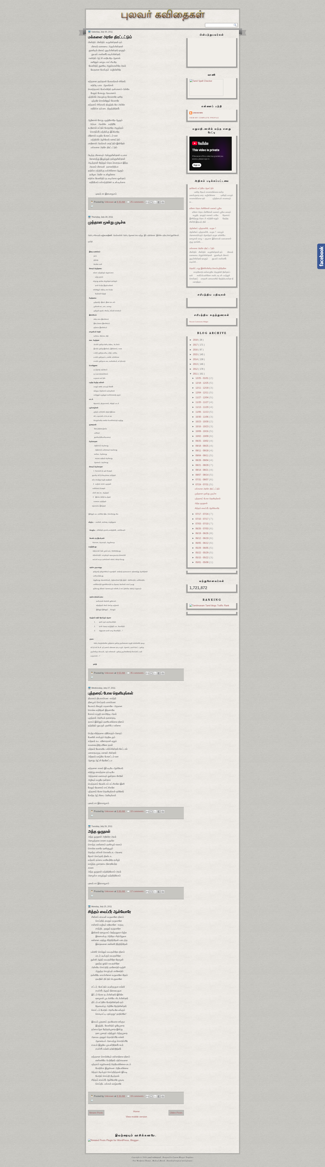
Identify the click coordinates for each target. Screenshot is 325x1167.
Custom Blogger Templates (183, 1157)
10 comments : (138, 811)
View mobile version (136, 1116)
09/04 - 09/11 (202, 455)
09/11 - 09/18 (202, 450)
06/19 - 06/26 (202, 533)
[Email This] (147, 202)
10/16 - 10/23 (202, 426)
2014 (195, 359)
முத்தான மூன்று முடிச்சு (107, 222)
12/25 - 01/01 (202, 378)
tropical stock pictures (183, 1160)
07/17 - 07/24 (202, 514)
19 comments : (138, 1096)
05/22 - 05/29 (202, 552)
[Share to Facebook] (159, 202)
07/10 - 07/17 (202, 519)
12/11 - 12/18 (202, 388)
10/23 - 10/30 (202, 421)
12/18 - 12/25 (202, 383)
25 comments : (138, 202)
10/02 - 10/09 (202, 436)
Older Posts (176, 1112)
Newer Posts (96, 1112)
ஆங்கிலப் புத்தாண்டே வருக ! (202, 228)
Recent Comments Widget (198, 322)
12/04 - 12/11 (202, 392)
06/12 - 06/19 (202, 538)
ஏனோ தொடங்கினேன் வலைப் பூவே (205, 208)
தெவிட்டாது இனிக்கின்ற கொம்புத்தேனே (207, 268)
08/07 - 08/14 (202, 475)
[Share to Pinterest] (163, 202)
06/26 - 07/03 (202, 528)
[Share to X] (155, 202)
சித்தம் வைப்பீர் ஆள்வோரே (109, 911)
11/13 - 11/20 (202, 407)
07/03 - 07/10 (202, 523)
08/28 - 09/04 (202, 460)
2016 (195, 349)
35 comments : (138, 673)
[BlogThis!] (151, 202)
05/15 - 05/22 (202, 557)
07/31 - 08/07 (202, 479)
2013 (195, 364)
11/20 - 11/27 (202, 402)
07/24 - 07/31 (202, 484)
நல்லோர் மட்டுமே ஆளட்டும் (201, 188)
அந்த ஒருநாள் (99, 831)
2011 (195, 373)
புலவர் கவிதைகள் (154, 1157)
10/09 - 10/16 (202, 431)
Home (136, 1111)
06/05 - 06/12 (202, 543)
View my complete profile (204, 118)
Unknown (198, 113)
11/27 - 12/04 (202, 397)
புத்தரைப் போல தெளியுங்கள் (110, 693)
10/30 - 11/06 (202, 417)
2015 (195, 354)
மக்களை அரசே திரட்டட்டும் (110, 37)
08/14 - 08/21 (202, 470)
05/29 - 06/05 (202, 548)
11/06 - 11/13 (202, 412)
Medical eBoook (159, 1160)
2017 (195, 345)
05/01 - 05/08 (202, 562)
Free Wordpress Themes (142, 1160)
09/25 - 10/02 (202, 441)
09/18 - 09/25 (202, 446)
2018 (195, 340)
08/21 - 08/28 (202, 465)
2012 (195, 369)
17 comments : (138, 891)
